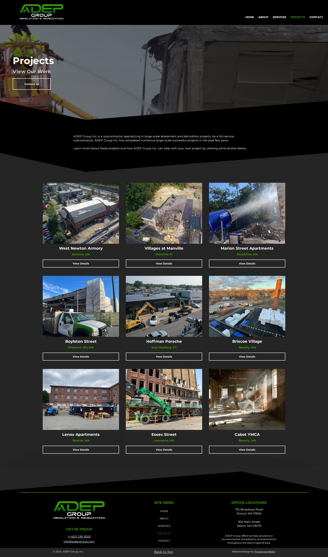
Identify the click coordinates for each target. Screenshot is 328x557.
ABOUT (164, 518)
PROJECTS (164, 533)
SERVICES (164, 525)
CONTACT (164, 540)
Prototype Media (265, 551)
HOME (164, 511)
